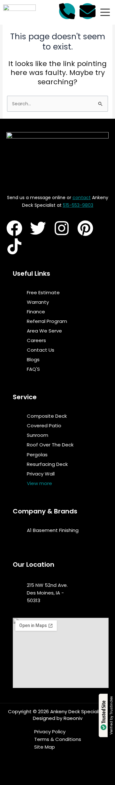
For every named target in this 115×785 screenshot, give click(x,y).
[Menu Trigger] (105, 12)
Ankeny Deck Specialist (77, 711)
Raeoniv (73, 718)
